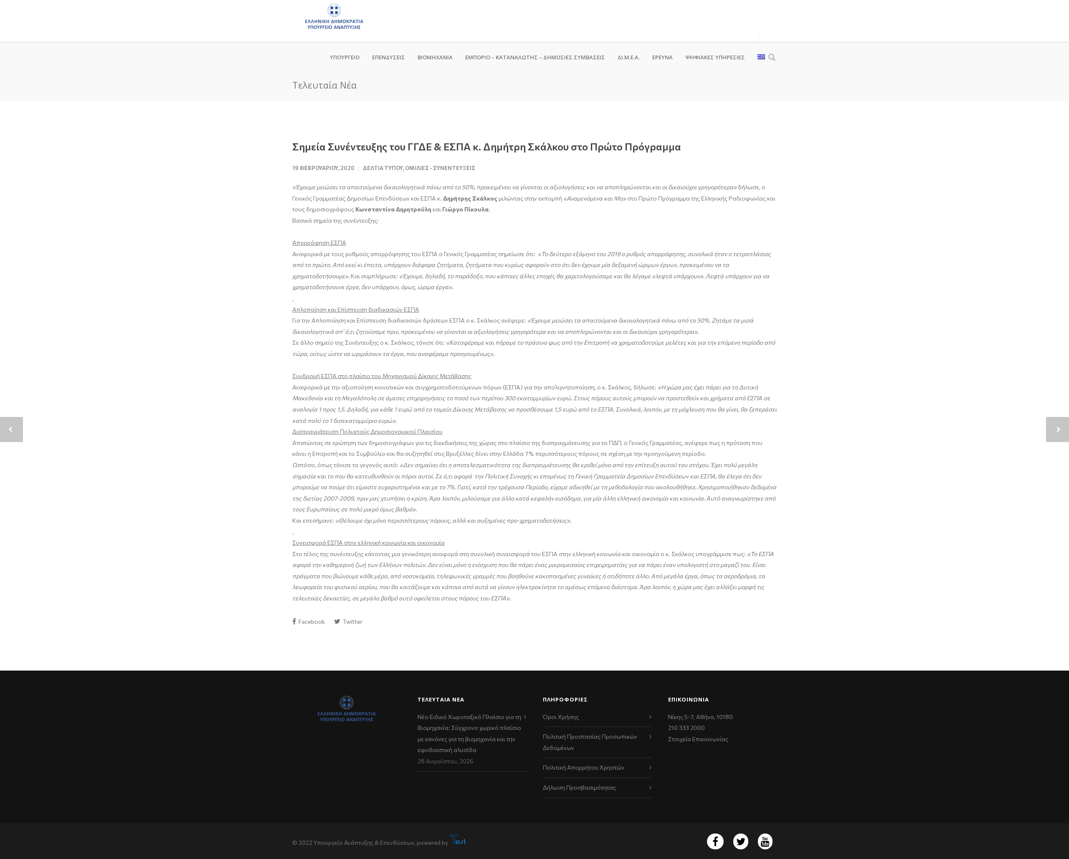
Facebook (311, 621)
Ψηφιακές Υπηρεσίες (715, 57)
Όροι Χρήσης (561, 716)
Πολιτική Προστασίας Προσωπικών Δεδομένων (590, 742)
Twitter (352, 621)
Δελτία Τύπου (383, 168)
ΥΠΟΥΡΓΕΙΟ (345, 57)
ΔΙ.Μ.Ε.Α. (629, 57)
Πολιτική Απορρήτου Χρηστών (583, 767)
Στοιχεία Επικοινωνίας (698, 738)
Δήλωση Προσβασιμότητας (579, 787)
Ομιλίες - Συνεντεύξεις (440, 168)
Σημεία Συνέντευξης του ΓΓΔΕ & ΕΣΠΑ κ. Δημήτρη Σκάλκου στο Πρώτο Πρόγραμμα (486, 146)
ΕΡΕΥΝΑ (662, 57)
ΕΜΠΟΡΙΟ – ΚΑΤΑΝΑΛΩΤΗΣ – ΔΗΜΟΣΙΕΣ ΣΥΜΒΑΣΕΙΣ (535, 57)
